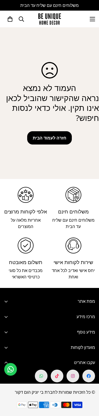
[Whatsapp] (41, 376)
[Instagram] (73, 376)
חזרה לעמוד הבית (49, 138)
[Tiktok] (57, 376)
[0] (10, 19)
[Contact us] (10, 369)
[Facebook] (88, 376)
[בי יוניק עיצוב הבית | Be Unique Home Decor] (49, 19)
